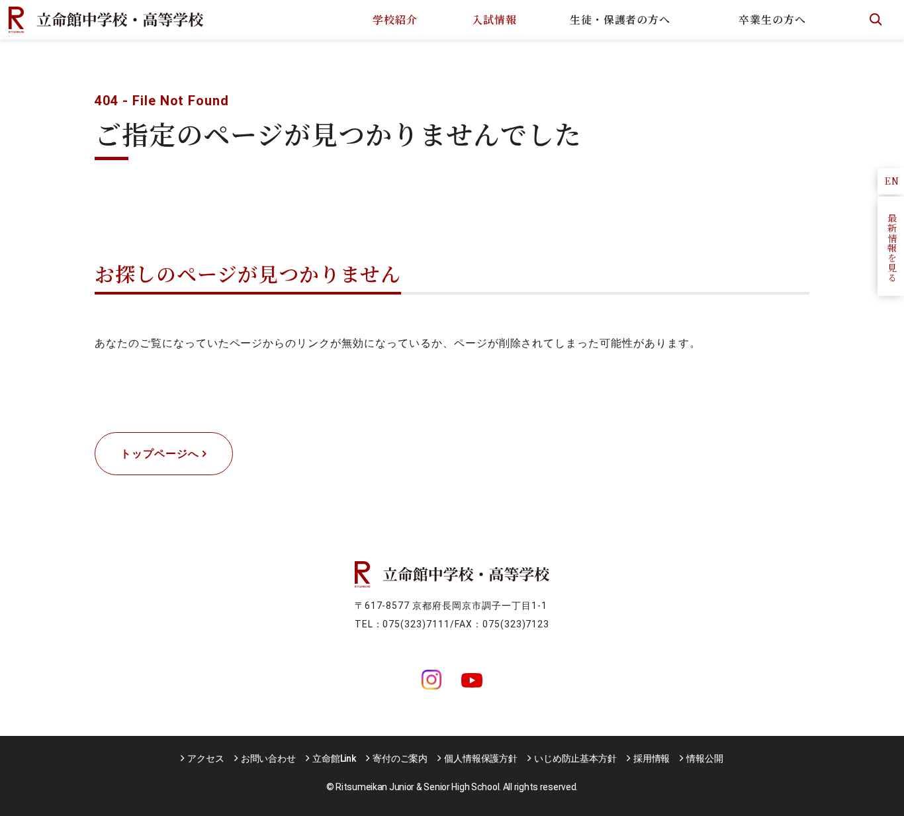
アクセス (205, 758)
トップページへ (159, 453)
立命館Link (334, 758)
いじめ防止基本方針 (575, 758)
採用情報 (651, 758)
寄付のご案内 (400, 758)
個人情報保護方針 (481, 758)
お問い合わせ (268, 758)
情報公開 (704, 758)
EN (892, 180)
